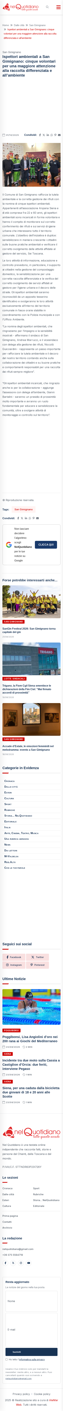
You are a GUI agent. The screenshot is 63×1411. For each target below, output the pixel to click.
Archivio (7, 1227)
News (7, 844)
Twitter (40, 957)
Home (5, 25)
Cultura (9, 798)
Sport (7, 804)
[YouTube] (29, 1263)
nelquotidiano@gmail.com (17, 1249)
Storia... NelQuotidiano (18, 815)
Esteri (8, 792)
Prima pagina (10, 1215)
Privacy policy (21, 1394)
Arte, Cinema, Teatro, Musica (21, 833)
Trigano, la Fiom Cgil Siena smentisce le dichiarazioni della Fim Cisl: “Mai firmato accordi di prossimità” (26, 689)
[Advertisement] (31, 106)
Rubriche (9, 810)
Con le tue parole (14, 867)
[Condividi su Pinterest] (55, 135)
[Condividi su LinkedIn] (48, 135)
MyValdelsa (11, 856)
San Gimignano (37, 25)
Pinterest (39, 965)
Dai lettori (10, 850)
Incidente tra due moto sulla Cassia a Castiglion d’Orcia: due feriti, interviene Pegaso (31, 1065)
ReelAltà (10, 862)
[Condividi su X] (43, 135)
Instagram (16, 965)
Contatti (7, 1221)
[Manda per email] (59, 135)
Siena (7, 1054)
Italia (7, 827)
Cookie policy (42, 1394)
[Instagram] (21, 1263)
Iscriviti (17, 1352)
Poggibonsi (11, 1030)
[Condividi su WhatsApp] (52, 135)
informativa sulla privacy (32, 1359)
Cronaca (9, 781)
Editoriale (10, 821)
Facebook (15, 957)
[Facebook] (5, 1263)
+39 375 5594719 (12, 1254)
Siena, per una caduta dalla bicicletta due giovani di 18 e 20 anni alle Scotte (30, 1092)
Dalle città (19, 25)
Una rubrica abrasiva (16, 838)
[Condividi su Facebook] (40, 135)
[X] (13, 1263)
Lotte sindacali (14, 678)
